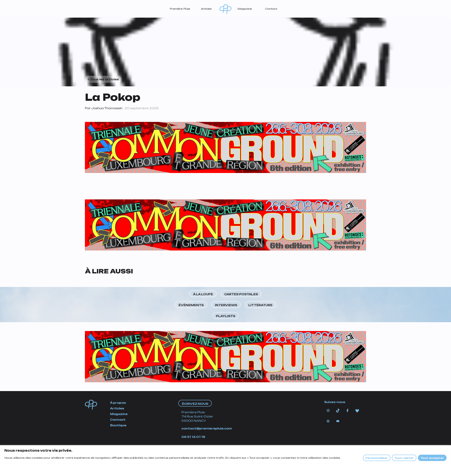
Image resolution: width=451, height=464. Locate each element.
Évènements (191, 305)
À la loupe (203, 294)
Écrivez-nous (195, 404)
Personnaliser (377, 457)
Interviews (226, 305)
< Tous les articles (103, 79)
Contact (271, 8)
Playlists (225, 316)
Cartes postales (241, 294)
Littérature (260, 305)
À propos (118, 402)
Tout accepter (432, 457)
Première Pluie (180, 8)
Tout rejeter (404, 457)
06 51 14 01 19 (193, 437)
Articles (206, 8)
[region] (225, 454)
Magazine (244, 8)
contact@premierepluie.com (206, 428)
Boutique (118, 425)
